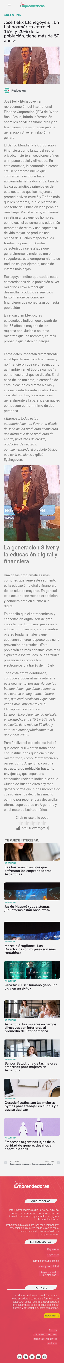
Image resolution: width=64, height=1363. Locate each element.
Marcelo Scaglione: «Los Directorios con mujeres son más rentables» (30, 949)
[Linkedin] (19, 1356)
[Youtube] (38, 1356)
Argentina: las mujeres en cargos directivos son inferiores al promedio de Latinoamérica (30, 1027)
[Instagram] (44, 1356)
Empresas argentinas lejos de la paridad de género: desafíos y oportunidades (30, 1145)
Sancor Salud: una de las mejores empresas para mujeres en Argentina (31, 1067)
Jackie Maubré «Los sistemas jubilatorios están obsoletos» (27, 908)
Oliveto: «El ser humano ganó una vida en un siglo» (31, 987)
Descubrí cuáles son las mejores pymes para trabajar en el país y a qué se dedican (31, 1106)
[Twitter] (32, 1356)
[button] (9, 5)
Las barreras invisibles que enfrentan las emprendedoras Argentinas (28, 870)
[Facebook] (25, 1356)
